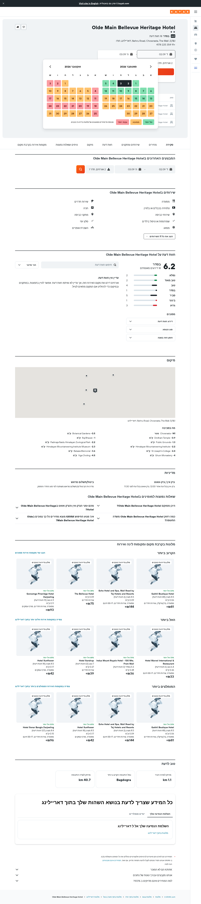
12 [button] (106, 90)
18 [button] (113, 98)
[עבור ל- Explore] (196, 43)
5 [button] (105, 83)
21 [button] (143, 106)
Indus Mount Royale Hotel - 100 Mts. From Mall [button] (115, 662)
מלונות (157, 897)
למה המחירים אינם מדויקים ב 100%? (152, 880)
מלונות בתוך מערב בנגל (112, 897)
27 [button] (151, 113)
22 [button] (135, 106)
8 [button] (136, 90)
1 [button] (135, 83)
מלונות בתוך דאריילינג (158, 833)
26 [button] (105, 106)
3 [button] (121, 83)
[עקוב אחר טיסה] (196, 50)
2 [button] (128, 83)
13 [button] (151, 98)
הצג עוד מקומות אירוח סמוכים (30, 552)
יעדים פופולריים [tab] (137, 813)
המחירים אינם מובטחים (112, 860)
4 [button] (113, 83)
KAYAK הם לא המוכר (161, 869)
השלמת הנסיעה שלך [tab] (160, 813)
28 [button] (143, 113)
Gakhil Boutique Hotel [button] (162, 593)
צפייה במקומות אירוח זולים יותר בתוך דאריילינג (38, 619)
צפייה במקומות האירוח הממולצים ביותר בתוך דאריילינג (42, 686)
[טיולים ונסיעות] (196, 59)
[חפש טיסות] (196, 21)
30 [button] (128, 113)
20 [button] (150, 106)
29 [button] (135, 113)
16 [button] (128, 98)
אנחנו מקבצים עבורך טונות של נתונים (152, 875)
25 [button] (113, 106)
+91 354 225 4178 (165, 44)
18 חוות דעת (155, 36)
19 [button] (106, 98)
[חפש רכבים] (196, 34)
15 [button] (136, 98)
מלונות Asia (147, 897)
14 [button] (143, 98)
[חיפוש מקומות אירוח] (196, 28)
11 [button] (113, 90)
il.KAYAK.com (169, 897)
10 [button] (121, 90)
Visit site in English (88, 3)
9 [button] (128, 90)
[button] (3, 3)
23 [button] (128, 106)
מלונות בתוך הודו (132, 897)
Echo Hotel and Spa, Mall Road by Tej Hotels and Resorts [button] (116, 592)
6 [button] (151, 90)
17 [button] (121, 98)
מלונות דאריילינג (93, 897)
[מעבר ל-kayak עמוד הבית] (180, 12)
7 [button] (143, 90)
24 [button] (120, 106)
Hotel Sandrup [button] (86, 660)
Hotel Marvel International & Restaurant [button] (159, 662)
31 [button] (50, 113)
